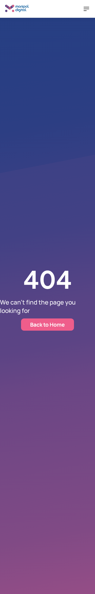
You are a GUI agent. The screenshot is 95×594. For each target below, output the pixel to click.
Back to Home (47, 324)
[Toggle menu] (86, 9)
